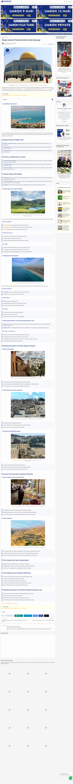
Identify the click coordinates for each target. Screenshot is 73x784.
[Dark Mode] (64, 1)
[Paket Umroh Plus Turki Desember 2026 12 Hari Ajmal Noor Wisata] (64, 97)
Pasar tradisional (14, 506)
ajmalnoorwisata (64, 779)
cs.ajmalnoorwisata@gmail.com (54, 764)
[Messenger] (35, 616)
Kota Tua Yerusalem (46, 88)
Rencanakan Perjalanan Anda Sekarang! (9, 603)
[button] (51, 44)
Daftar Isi (5, 99)
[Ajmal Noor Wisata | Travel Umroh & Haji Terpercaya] (6, 1)
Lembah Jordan (6, 225)
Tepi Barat (5, 229)
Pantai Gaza (14, 282)
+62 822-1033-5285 (54, 763)
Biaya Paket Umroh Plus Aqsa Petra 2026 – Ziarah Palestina (15, 95)
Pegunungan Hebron (7, 227)
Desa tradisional (13, 547)
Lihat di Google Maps (11, 768)
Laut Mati (23, 88)
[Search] (68, 1)
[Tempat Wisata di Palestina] (28, 65)
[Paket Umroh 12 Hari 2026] (54, 18)
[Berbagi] (52, 616)
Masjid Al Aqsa (34, 85)
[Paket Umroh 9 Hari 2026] (18, 18)
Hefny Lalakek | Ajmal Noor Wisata (13, 626)
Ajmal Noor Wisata (22, 628)
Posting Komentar (10, 615)
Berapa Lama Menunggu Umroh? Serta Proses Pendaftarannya (43, 620)
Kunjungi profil (64, 121)
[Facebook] (40, 616)
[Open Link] (71, 1)
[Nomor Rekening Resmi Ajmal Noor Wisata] (64, 136)
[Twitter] (46, 616)
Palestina (16, 85)
